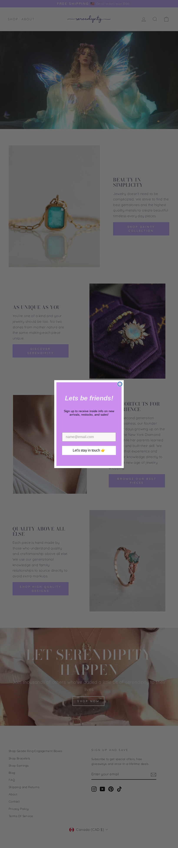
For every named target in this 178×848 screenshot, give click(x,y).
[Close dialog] (120, 384)
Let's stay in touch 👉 (89, 450)
